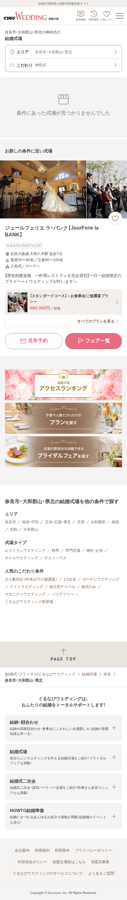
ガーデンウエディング (100, 579)
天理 (80, 522)
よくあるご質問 (101, 873)
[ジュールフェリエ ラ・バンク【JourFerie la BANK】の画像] (63, 189)
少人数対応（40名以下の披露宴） (31, 579)
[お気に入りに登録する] (115, 218)
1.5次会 (69, 579)
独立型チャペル (62, 587)
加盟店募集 (100, 862)
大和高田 (98, 522)
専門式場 (72, 550)
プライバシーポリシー (93, 850)
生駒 (13, 529)
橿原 (115, 522)
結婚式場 (89, 674)
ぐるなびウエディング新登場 (29, 601)
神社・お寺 (94, 550)
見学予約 (38, 340)
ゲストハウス (55, 558)
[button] (63, 727)
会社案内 (22, 850)
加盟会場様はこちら (69, 862)
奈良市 (10, 522)
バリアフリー (63, 594)
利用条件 (62, 850)
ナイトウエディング (26, 587)
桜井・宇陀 (30, 522)
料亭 (55, 550)
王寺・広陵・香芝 (58, 522)
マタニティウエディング (25, 594)
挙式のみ (88, 587)
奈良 (107, 674)
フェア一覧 (97, 340)
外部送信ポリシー (32, 862)
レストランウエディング (25, 550)
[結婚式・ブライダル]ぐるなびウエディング (40, 674)
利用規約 (42, 850)
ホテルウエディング (21, 558)
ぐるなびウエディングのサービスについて (48, 873)
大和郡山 (30, 529)
